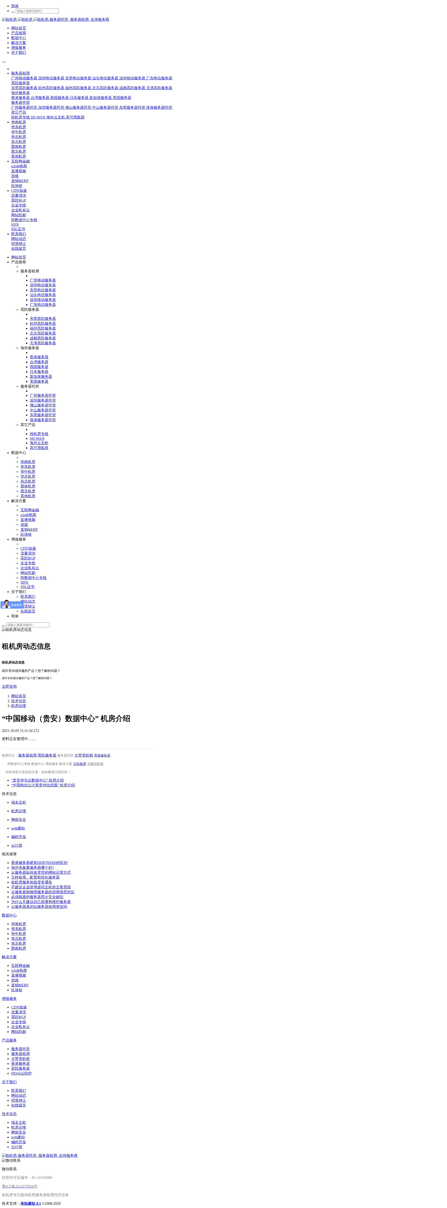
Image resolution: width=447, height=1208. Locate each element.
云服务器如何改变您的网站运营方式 (41, 872)
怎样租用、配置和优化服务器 (35, 877)
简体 (15, 6)
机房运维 (18, 706)
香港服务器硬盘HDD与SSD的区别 (39, 863)
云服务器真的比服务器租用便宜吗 (39, 907)
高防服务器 (47, 755)
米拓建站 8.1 (30, 1203)
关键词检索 (95, 764)
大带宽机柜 (83, 755)
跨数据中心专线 (18, 764)
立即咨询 (9, 686)
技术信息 (18, 701)
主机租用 (79, 764)
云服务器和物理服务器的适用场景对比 (42, 892)
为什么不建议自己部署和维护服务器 (41, 902)
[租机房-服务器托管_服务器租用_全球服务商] (18, 19)
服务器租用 (27, 755)
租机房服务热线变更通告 (31, 882)
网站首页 (18, 257)
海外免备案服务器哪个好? (32, 868)
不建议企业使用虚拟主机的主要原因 (41, 887)
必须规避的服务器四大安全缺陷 (37, 897)
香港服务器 (102, 755)
